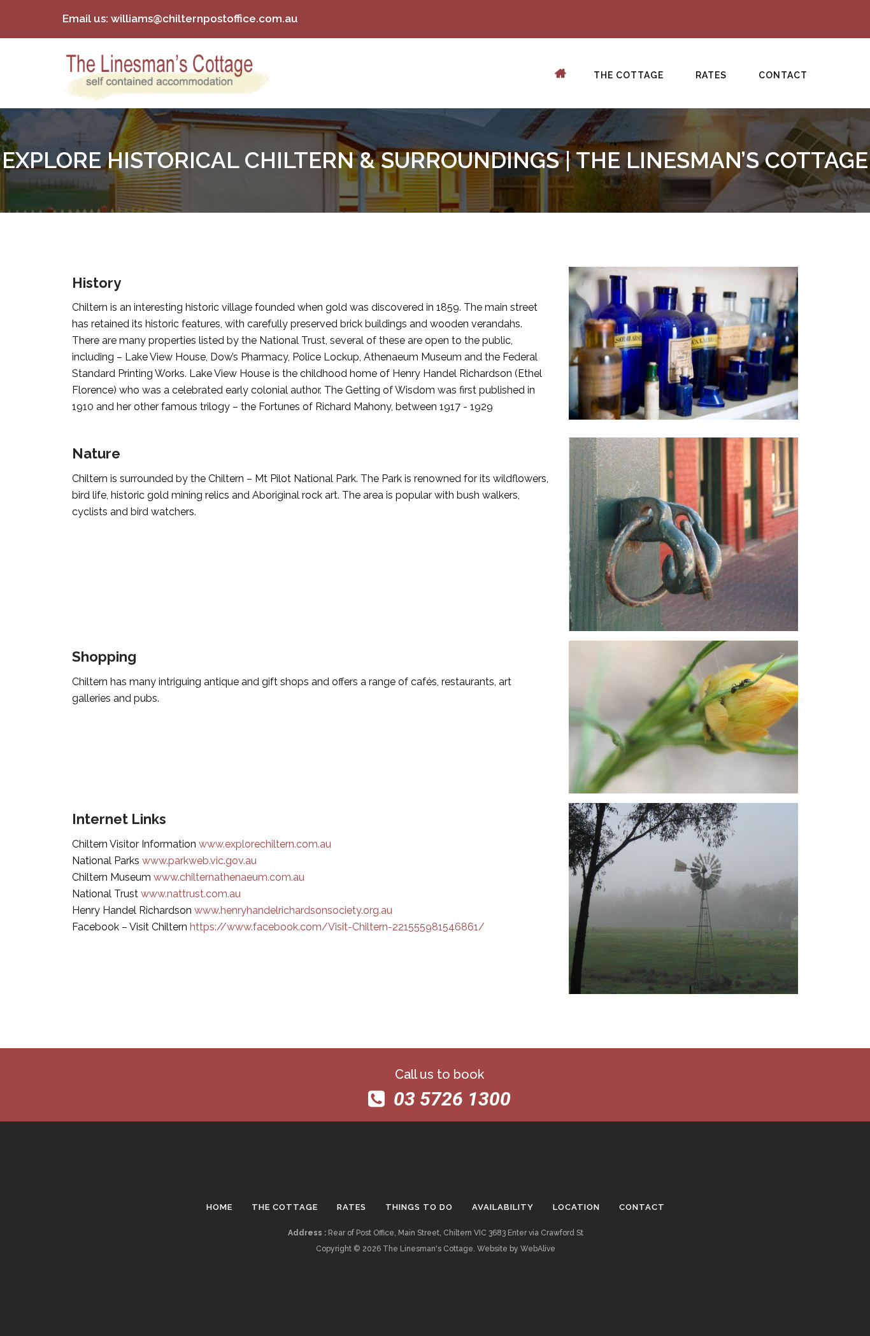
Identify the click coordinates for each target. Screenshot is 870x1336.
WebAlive (537, 1248)
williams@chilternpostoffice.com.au (204, 18)
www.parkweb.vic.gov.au (199, 861)
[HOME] (566, 78)
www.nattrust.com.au (191, 894)
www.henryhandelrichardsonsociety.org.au (293, 910)
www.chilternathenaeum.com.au (228, 877)
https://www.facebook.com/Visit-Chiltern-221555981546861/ (337, 927)
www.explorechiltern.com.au (265, 844)
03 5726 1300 (452, 1099)
